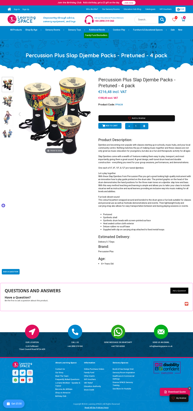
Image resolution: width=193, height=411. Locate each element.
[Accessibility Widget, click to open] (3, 205)
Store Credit (89, 389)
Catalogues (150, 9)
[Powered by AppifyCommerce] (186, 304)
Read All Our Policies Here (97, 407)
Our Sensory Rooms (111, 9)
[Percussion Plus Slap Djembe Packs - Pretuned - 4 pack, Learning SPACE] (7, 84)
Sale (173, 29)
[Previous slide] (20, 114)
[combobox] (146, 19)
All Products (16, 29)
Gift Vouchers (165, 9)
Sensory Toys (74, 29)
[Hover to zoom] (54, 115)
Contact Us (60, 369)
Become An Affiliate (63, 389)
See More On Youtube (122, 388)
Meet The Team (61, 376)
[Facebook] (15, 373)
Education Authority (92, 386)
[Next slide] (90, 114)
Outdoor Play (119, 29)
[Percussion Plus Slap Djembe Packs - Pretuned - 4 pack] (21, 19)
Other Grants (89, 376)
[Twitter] (23, 373)
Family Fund (89, 372)
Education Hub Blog (132, 9)
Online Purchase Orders (94, 369)
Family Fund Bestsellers (96, 35)
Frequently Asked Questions (67, 379)
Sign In (17, 9)
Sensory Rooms (52, 29)
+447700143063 (118, 346)
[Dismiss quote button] (189, 388)
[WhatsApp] (15, 380)
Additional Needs (97, 29)
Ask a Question (179, 290)
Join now (128, 3)
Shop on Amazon (62, 392)
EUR (182, 9)
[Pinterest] (30, 380)
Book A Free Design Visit (123, 369)
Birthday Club (60, 396)
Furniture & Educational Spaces (148, 29)
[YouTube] (23, 380)
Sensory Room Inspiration (124, 372)
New (180, 29)
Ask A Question (10, 271)
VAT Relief (88, 383)
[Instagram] (30, 373)
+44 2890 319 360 (75, 346)
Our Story (59, 372)
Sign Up (25, 9)
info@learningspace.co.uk (161, 346)
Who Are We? (92, 9)
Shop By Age (31, 29)
